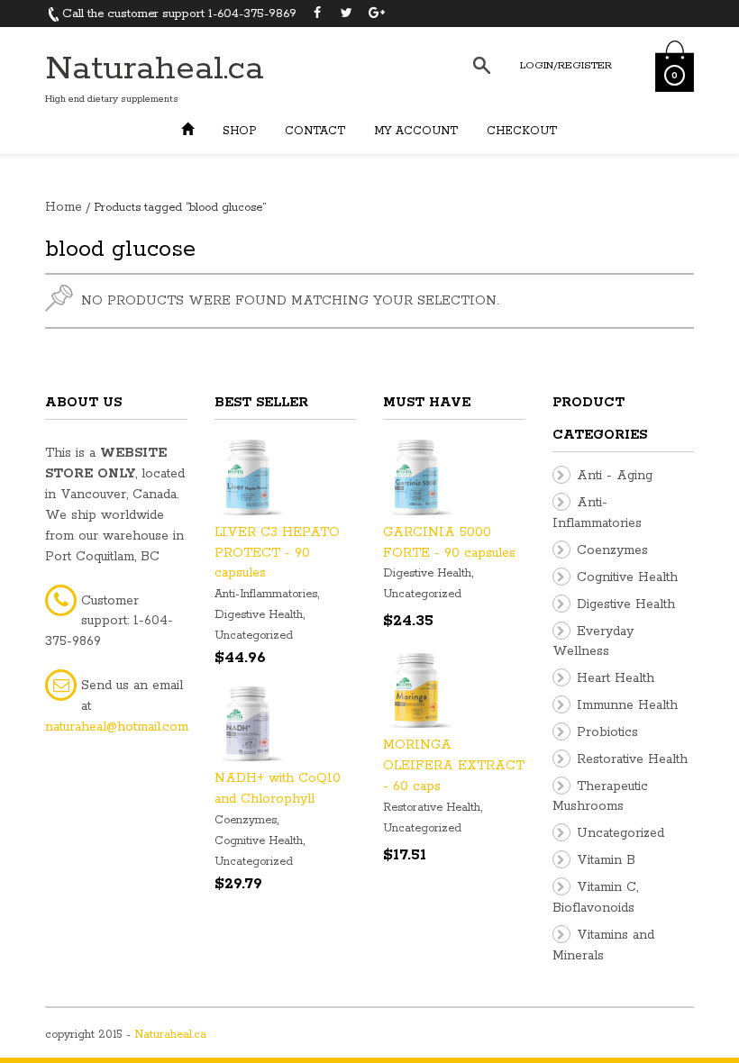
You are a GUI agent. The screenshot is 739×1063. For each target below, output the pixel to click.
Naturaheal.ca (154, 69)
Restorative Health (431, 807)
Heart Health (615, 678)
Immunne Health (627, 705)
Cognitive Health (258, 841)
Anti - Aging (614, 476)
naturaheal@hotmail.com (116, 727)
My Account (416, 131)
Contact (315, 131)
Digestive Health (258, 615)
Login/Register (566, 65)
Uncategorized (253, 635)
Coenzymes (245, 820)
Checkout (522, 131)
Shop (239, 131)
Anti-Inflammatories (265, 594)
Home (63, 207)
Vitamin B (606, 860)
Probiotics (607, 732)
